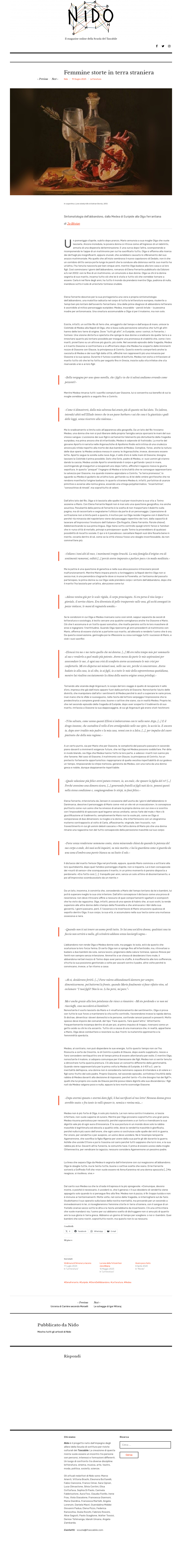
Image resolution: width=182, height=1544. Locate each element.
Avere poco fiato (143, 1263)
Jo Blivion (73, 223)
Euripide (84, 1282)
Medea (128, 1282)
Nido (66, 79)
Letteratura (95, 79)
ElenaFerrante (71, 1282)
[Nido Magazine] (91, 20)
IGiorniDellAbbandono (100, 1282)
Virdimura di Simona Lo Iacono (77, 1263)
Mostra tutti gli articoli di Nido (54, 1331)
